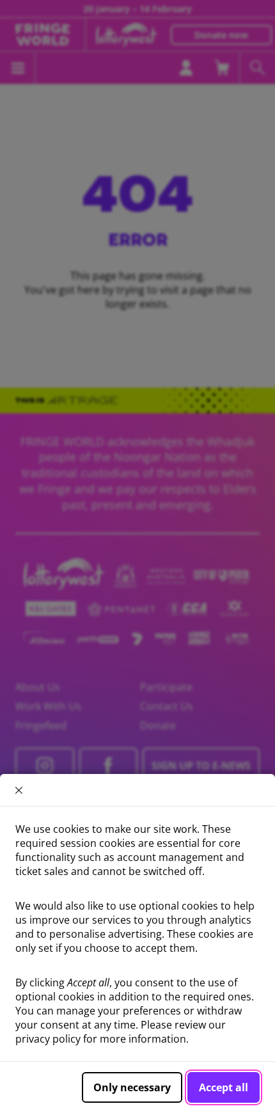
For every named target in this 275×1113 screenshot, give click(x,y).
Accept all (223, 1087)
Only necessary (132, 1087)
